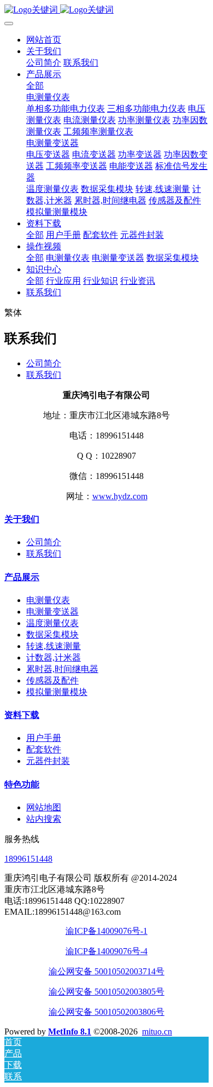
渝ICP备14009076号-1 (106, 931)
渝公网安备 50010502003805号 (106, 991)
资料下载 (21, 715)
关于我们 (21, 519)
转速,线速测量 (53, 646)
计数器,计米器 (53, 657)
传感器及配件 (52, 680)
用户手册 (43, 738)
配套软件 (43, 749)
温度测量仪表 (52, 623)
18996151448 (28, 858)
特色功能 (21, 784)
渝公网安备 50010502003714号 (106, 971)
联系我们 (43, 374)
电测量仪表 (48, 600)
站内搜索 (43, 818)
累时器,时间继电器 (62, 669)
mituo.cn (157, 1031)
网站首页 (43, 39)
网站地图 (43, 807)
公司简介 (43, 363)
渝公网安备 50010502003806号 (106, 1011)
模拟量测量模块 (56, 692)
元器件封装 (48, 760)
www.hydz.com (119, 496)
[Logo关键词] (106, 10)
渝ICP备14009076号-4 (106, 951)
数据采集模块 (52, 634)
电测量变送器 (52, 611)
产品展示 (21, 577)
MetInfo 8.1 (69, 1031)
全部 (35, 85)
